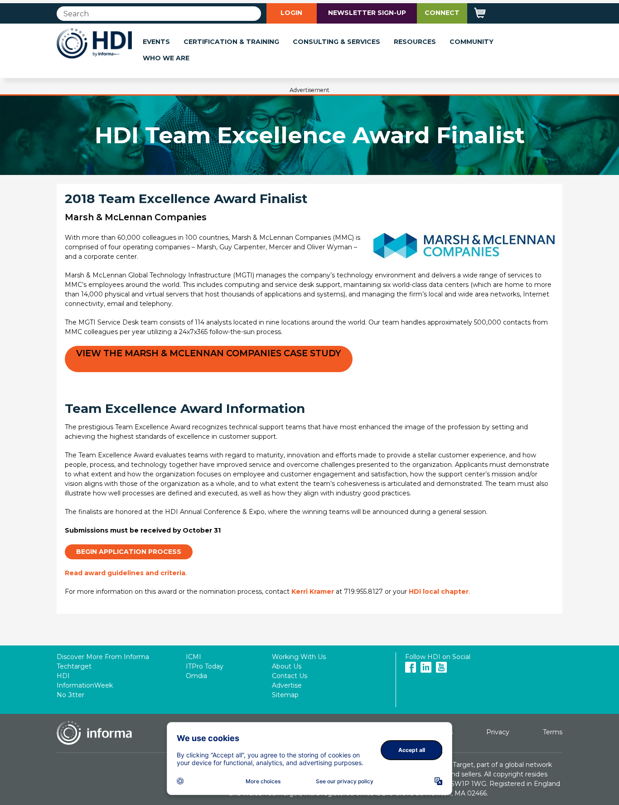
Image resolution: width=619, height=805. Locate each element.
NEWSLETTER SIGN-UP (367, 13)
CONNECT (442, 13)
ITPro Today (204, 666)
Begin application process (128, 552)
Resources (415, 42)
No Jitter (70, 695)
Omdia (196, 676)
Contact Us (289, 676)
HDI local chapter (439, 591)
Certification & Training (231, 42)
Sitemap (285, 695)
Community (471, 42)
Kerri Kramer (312, 591)
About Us (286, 666)
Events (156, 42)
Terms (552, 732)
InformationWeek (85, 685)
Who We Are (166, 58)
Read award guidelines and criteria (125, 573)
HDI (63, 676)
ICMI (193, 657)
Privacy (497, 732)
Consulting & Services (336, 42)
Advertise (287, 685)
